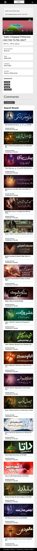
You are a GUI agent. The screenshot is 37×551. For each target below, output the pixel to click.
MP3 (6, 84)
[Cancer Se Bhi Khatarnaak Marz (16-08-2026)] (18, 468)
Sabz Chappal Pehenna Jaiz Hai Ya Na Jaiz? (16, 14)
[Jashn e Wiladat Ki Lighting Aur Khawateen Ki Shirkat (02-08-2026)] (18, 314)
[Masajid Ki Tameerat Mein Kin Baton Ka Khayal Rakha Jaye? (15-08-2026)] (18, 270)
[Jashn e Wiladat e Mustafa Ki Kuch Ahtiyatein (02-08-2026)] (18, 336)
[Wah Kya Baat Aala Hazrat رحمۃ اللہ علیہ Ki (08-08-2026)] (18, 117)
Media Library (16, 11)
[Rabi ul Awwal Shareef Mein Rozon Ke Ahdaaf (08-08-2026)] (18, 137)
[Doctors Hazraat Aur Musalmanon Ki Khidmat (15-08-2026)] (18, 424)
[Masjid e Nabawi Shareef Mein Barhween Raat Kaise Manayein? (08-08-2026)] (18, 226)
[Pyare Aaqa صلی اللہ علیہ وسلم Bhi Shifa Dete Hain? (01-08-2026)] (18, 160)
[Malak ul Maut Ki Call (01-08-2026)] (18, 293)
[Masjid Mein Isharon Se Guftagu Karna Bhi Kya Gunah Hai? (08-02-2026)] (18, 203)
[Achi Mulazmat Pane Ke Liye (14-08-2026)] (18, 510)
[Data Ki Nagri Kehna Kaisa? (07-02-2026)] (18, 447)
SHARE (7, 89)
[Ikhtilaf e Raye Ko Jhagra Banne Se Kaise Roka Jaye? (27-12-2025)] (18, 380)
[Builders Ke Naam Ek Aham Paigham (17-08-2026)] (18, 489)
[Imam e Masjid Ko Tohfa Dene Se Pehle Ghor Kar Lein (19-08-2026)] (18, 357)
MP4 (6, 82)
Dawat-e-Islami (9, 11)
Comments (9, 102)
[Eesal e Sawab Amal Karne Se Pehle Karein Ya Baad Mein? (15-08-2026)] (18, 402)
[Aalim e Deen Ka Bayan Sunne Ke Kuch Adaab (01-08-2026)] (18, 531)
